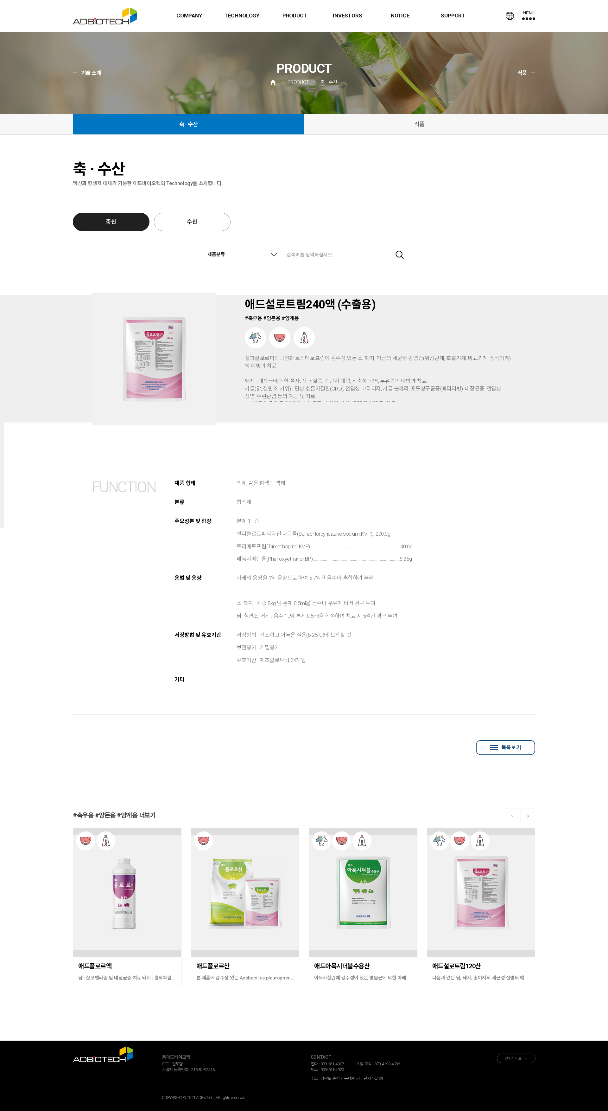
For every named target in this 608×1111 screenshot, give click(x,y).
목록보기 (511, 747)
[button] (512, 816)
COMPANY (189, 15)
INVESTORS (347, 15)
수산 (192, 221)
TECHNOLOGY (242, 15)
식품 (420, 124)
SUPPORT (453, 15)
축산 (111, 221)
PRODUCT (294, 15)
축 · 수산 (188, 124)
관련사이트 (513, 1058)
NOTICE (400, 15)
